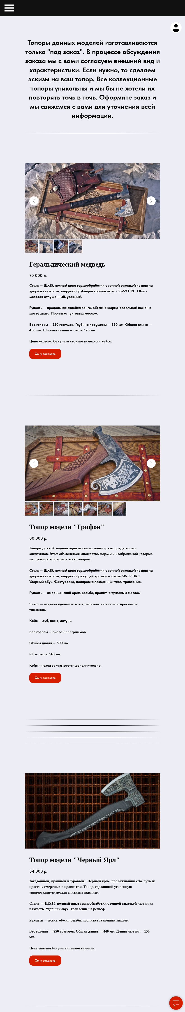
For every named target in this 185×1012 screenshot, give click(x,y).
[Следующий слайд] (151, 200)
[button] (45, 354)
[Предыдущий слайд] (33, 200)
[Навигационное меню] (9, 8)
